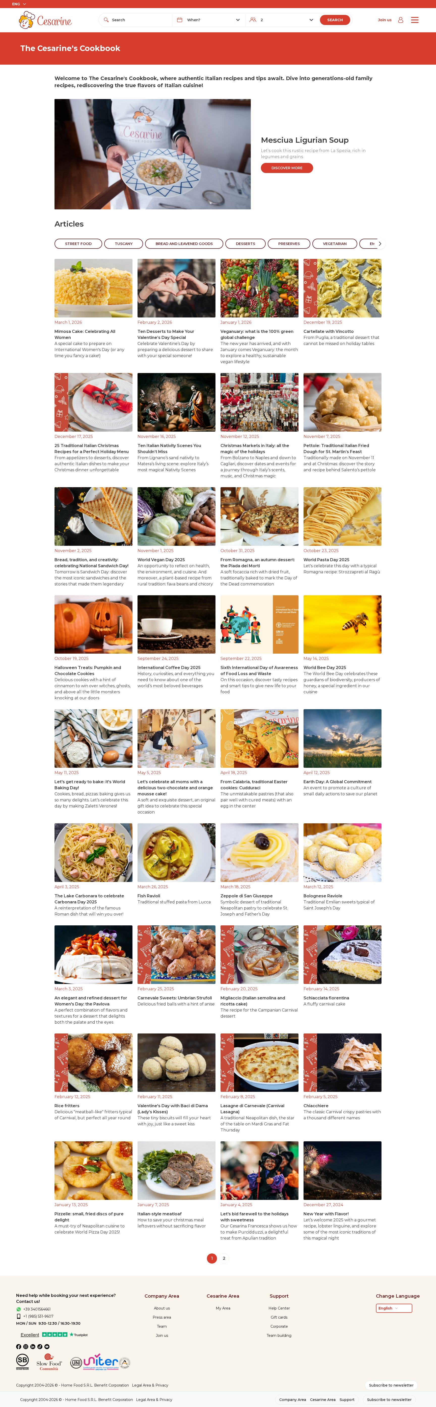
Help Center (279, 1308)
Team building (279, 1335)
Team (162, 1326)
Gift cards (279, 1317)
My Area (223, 1308)
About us (162, 1308)
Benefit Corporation (111, 1385)
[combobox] (140, 19)
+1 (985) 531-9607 (38, 1316)
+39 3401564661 (37, 1309)
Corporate (279, 1326)
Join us (385, 20)
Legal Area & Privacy (150, 1385)
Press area (162, 1317)
